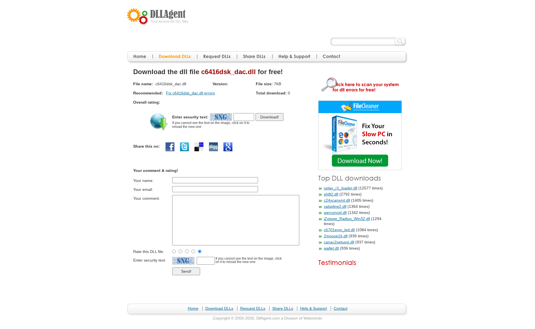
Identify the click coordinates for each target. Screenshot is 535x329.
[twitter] (184, 146)
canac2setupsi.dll (339, 242)
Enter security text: (190, 117)
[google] (227, 146)
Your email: (143, 189)
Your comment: (146, 198)
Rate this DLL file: (148, 251)
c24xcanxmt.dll (337, 200)
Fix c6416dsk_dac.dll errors (190, 93)
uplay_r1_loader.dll (340, 188)
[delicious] (198, 146)
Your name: (143, 180)
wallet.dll (331, 248)
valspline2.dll (335, 206)
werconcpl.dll (335, 212)
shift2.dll (331, 194)
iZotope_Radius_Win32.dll (347, 218)
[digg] (213, 146)
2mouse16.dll (335, 236)
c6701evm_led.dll (339, 230)
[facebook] (170, 146)
